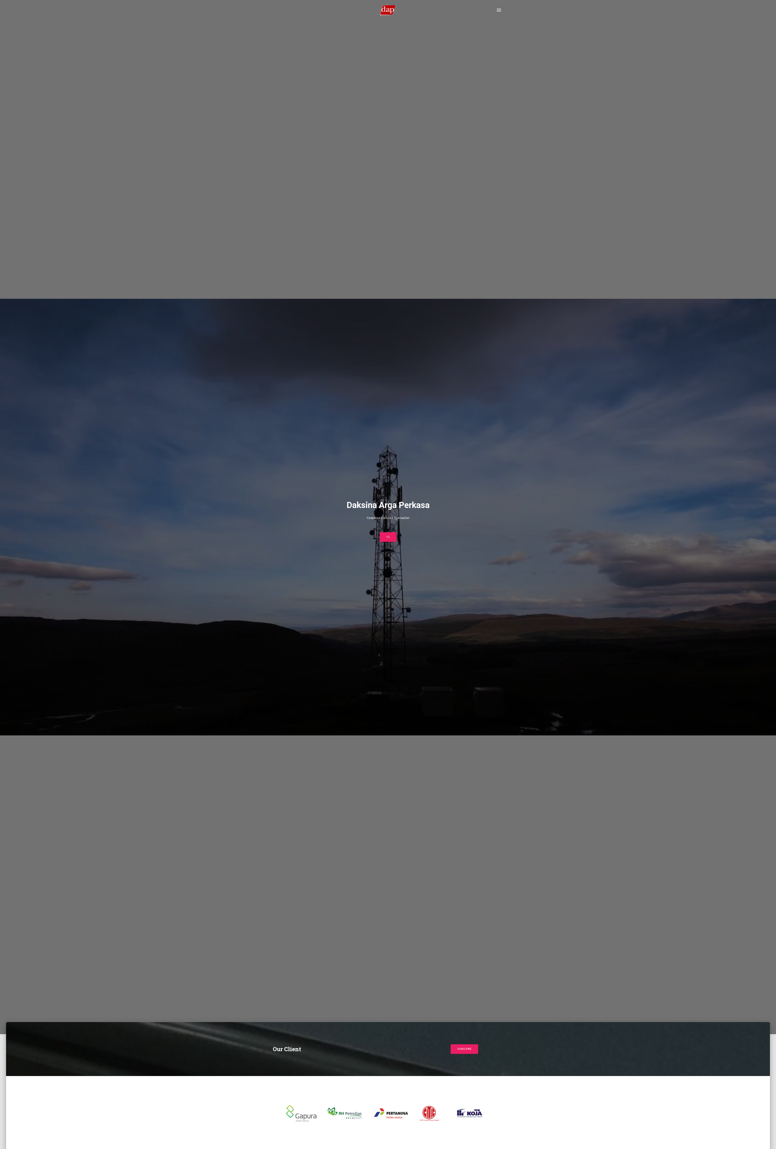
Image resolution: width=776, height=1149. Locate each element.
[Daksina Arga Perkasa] (388, 10)
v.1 (388, 536)
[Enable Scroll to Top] (768, 1141)
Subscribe (464, 1049)
